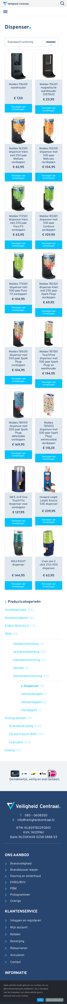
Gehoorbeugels (32, 694)
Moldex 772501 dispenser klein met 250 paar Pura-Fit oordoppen (18, 223)
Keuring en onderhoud (25, 876)
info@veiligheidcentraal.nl (35, 820)
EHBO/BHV (18, 882)
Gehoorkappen (31, 702)
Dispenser (31, 686)
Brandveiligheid (16, 618)
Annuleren (17, 955)
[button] (5, 11)
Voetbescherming (25, 644)
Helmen (18, 668)
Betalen (15, 934)
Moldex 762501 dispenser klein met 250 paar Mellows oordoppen (18, 155)
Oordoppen (29, 710)
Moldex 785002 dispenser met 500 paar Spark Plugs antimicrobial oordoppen (48, 433)
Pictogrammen (15, 718)
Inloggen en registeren (25, 921)
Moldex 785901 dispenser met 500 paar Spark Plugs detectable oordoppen (18, 431)
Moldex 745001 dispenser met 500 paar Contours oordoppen (48, 223)
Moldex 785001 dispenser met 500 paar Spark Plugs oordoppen (18, 358)
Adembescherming (26, 660)
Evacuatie (16, 742)
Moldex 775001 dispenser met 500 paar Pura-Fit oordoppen (18, 289)
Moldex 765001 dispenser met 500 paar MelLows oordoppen (48, 155)
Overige (15, 901)
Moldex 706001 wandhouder (18, 86)
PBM (8, 634)
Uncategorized (15, 610)
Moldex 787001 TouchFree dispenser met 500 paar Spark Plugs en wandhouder (48, 360)
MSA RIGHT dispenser (18, 563)
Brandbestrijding (21, 726)
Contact (15, 962)
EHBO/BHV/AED (17, 626)
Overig (9, 750)
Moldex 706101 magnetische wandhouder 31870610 (49, 90)
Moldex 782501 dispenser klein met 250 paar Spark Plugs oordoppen (48, 290)
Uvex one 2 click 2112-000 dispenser (49, 565)
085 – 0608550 (36, 815)
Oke (40, 1000)
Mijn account (19, 928)
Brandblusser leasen (24, 870)
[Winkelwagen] (58, 11)
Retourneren (19, 948)
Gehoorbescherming (27, 676)
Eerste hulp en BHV (23, 734)
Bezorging (17, 941)
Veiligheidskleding (26, 652)
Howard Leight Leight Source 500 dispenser (49, 501)
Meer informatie (54, 1000)
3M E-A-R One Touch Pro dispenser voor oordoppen (18, 502)
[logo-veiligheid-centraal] (16, 4)
